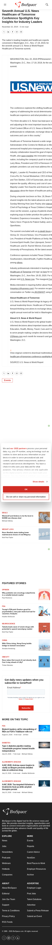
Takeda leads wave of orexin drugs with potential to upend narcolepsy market (18, 628)
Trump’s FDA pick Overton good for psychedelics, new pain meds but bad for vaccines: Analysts (18, 611)
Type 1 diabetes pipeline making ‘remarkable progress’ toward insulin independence (18, 748)
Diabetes (6, 743)
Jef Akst (25, 735)
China (4, 640)
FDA (3, 606)
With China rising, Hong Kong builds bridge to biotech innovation (17, 644)
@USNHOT (39, 292)
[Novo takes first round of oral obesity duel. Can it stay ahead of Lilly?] (44, 661)
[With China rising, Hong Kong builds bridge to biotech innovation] (44, 645)
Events (7, 380)
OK (26, 489)
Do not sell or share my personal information (26, 497)
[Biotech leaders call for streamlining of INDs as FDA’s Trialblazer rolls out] (44, 728)
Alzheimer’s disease (11, 762)
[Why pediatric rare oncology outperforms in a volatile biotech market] (44, 594)
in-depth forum (44, 231)
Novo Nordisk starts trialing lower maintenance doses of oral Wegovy (16, 533)
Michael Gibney (7, 521)
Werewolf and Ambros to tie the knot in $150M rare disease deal (17, 517)
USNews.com (16, 336)
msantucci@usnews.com (22, 288)
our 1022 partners (18, 448)
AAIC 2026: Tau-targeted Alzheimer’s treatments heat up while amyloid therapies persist (18, 786)
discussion (15, 191)
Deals (5, 513)
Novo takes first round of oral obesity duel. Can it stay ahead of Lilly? (19, 661)
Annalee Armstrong (8, 648)
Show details (38, 482)
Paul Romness (7, 598)
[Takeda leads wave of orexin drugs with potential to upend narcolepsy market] (44, 628)
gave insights (27, 156)
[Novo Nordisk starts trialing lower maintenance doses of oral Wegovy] (44, 534)
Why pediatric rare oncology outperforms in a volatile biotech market (18, 594)
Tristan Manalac (7, 665)
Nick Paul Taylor (7, 537)
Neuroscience (8, 624)
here (45, 272)
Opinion (5, 590)
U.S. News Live (28, 279)
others (19, 263)
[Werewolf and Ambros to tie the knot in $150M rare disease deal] (44, 517)
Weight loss (8, 529)
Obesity (5, 657)
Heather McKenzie (8, 617)
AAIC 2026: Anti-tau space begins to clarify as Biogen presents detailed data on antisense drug (18, 767)
